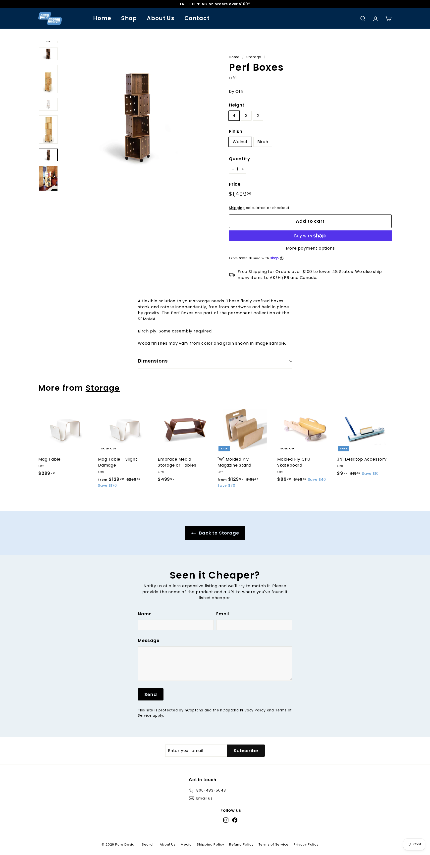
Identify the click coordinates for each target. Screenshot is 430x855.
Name (145, 614)
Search (148, 844)
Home (102, 18)
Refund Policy (241, 844)
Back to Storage (218, 533)
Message (149, 640)
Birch (262, 142)
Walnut (240, 142)
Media (186, 844)
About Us (160, 18)
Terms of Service (274, 844)
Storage (254, 57)
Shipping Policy (210, 844)
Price (235, 184)
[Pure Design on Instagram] (225, 820)
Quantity (239, 159)
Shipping (237, 208)
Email (222, 614)
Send (150, 694)
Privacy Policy (253, 710)
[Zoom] (137, 116)
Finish (235, 131)
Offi (233, 78)
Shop (129, 18)
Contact (197, 18)
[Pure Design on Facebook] (234, 820)
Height (237, 105)
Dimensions (153, 361)
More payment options (310, 248)
